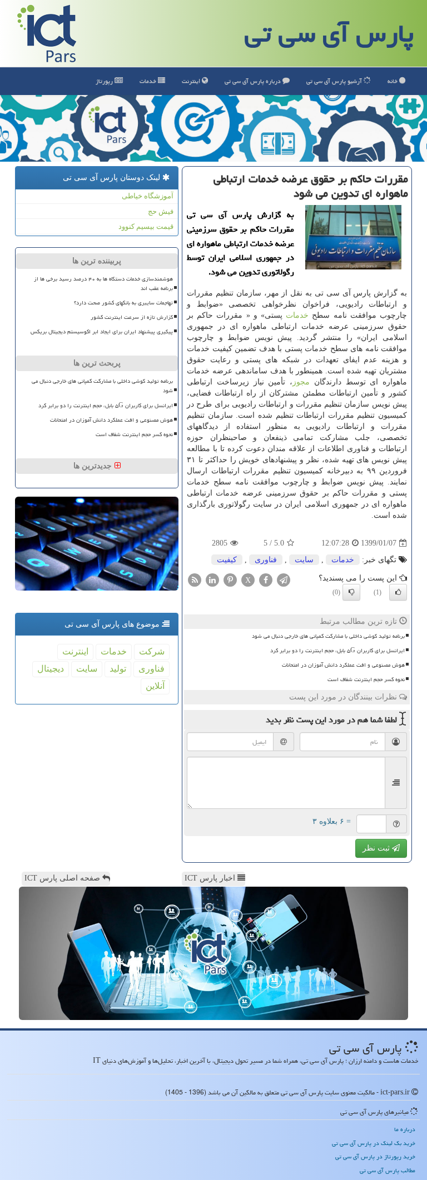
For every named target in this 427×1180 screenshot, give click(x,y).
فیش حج (160, 211)
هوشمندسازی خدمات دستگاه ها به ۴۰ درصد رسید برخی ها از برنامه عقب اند (103, 283)
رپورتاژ (105, 81)
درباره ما (404, 1129)
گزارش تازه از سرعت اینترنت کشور (132, 317)
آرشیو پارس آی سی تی (335, 81)
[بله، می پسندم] (398, 592)
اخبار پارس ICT (211, 878)
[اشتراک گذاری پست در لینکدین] (212, 579)
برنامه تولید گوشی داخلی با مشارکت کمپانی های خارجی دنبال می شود (328, 636)
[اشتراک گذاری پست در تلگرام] (283, 579)
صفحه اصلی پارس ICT (63, 878)
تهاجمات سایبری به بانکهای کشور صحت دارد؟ (123, 302)
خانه (393, 81)
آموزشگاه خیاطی (147, 196)
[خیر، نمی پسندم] (351, 592)
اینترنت (192, 81)
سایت (304, 560)
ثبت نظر (377, 848)
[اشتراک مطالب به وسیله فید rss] (194, 579)
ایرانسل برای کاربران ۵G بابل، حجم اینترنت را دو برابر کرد (337, 650)
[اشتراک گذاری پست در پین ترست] (230, 579)
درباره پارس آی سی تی (253, 81)
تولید (118, 668)
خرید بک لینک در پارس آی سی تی (373, 1143)
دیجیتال (50, 668)
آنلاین (155, 686)
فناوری (266, 560)
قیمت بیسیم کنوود (145, 226)
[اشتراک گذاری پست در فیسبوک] (266, 579)
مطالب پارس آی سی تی (387, 1170)
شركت (152, 651)
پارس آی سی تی (329, 33)
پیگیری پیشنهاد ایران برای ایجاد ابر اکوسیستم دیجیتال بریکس (102, 331)
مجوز (301, 382)
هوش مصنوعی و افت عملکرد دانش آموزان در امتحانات (343, 665)
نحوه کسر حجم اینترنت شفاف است (366, 679)
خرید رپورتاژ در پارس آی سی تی (375, 1156)
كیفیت (227, 560)
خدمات (149, 81)
